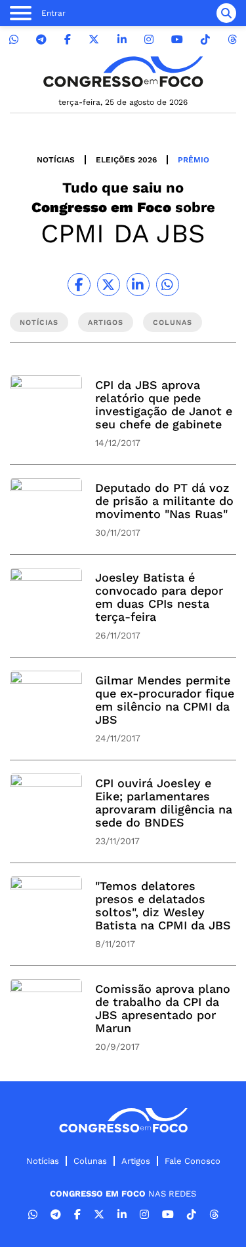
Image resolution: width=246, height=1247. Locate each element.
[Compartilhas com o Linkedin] (138, 284)
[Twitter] (94, 39)
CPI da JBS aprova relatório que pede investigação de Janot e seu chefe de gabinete (163, 404)
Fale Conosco (192, 1161)
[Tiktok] (205, 39)
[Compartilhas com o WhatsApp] (167, 284)
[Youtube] (177, 39)
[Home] (123, 72)
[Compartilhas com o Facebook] (79, 284)
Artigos (135, 1161)
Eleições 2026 (126, 159)
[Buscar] (226, 13)
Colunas (90, 1161)
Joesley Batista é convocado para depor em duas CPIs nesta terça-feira (159, 597)
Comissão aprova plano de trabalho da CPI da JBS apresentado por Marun (162, 1008)
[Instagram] (149, 39)
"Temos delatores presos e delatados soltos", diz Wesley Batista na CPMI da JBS (163, 905)
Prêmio (193, 159)
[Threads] (232, 39)
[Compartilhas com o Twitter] (108, 284)
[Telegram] (41, 39)
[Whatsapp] (13, 39)
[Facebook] (67, 39)
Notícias (56, 159)
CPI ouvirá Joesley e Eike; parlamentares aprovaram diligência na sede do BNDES (163, 802)
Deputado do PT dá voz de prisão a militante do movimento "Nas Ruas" (164, 501)
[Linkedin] (122, 39)
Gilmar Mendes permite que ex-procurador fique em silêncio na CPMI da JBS (164, 699)
